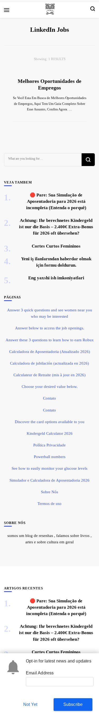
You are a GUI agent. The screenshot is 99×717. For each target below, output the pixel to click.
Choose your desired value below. (50, 386)
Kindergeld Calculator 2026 (50, 433)
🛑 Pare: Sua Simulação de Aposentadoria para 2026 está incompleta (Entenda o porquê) (56, 201)
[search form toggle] (92, 10)
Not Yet (30, 704)
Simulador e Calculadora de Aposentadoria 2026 (49, 480)
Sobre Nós (49, 492)
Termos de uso (49, 503)
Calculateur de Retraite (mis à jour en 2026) (49, 375)
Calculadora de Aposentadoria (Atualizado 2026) (49, 351)
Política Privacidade (49, 445)
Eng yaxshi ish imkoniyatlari (56, 277)
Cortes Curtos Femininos (56, 246)
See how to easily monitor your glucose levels (49, 468)
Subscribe (73, 704)
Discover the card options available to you (49, 422)
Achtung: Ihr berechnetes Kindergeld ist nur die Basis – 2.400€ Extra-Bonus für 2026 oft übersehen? (56, 227)
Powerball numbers (49, 457)
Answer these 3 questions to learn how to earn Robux (50, 340)
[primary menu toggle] (6, 10)
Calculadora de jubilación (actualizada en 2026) (49, 363)
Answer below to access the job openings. (49, 328)
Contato (49, 398)
